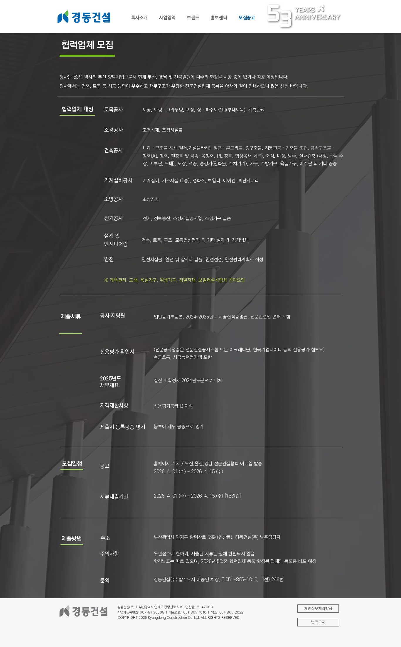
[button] (318, 622)
